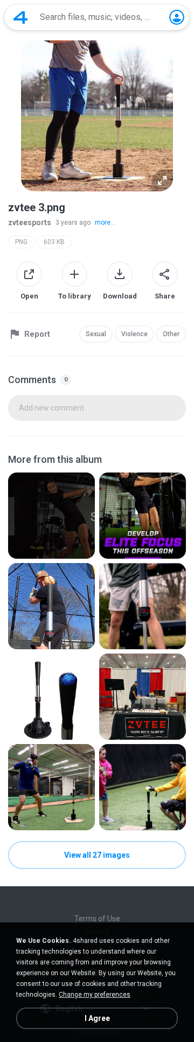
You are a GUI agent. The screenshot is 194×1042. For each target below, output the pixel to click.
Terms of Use (97, 918)
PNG (21, 242)
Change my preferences (94, 994)
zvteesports (29, 222)
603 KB (54, 242)
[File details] (51, 516)
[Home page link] (20, 17)
